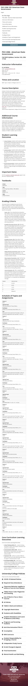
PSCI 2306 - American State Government (12, 17)
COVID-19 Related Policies (12, 579)
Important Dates (6, 30)
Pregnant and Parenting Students (12, 623)
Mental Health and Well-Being (14, 654)
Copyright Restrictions (11, 609)
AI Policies (7, 602)
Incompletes (8, 631)
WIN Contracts (9, 634)
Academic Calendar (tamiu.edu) (12, 175)
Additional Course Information (9, 26)
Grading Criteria (6, 35)
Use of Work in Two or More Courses (13, 598)
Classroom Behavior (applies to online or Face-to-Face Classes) (14, 587)
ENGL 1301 (4, 106)
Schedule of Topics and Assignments (11, 37)
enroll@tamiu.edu (14, 680)
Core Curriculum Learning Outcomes (11, 39)
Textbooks (4, 33)
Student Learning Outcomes (9, 28)
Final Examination (10, 651)
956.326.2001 (14, 679)
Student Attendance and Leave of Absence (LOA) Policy (14, 617)
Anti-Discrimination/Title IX (13, 627)
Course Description (7, 24)
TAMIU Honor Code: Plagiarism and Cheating (14, 592)
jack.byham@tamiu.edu (10, 68)
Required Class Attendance (13, 583)
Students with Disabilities (12, 613)
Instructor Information (7, 20)
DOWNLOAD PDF (14, 45)
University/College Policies (8, 41)
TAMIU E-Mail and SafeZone (13, 606)
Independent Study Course (13, 643)
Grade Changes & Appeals (12, 647)
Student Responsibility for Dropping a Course (12, 639)
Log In (2, 12)
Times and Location (7, 22)
